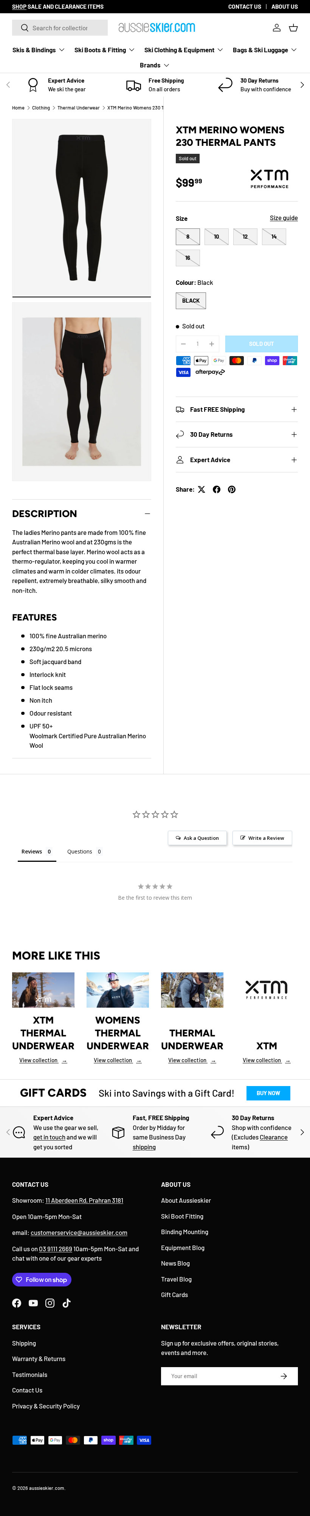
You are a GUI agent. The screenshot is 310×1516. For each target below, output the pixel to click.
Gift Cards (174, 1294)
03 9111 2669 (55, 1248)
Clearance (274, 1137)
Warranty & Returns (38, 1358)
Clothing (41, 108)
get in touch (49, 1137)
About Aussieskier (186, 1200)
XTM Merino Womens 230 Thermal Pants (150, 108)
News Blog (175, 1263)
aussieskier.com (46, 1488)
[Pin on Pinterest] (231, 489)
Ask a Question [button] (201, 838)
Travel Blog (176, 1279)
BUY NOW (268, 1092)
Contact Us (27, 1390)
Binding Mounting (184, 1231)
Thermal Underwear (78, 108)
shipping (144, 1146)
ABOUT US (284, 6)
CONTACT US (244, 6)
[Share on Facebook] (216, 489)
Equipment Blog (183, 1247)
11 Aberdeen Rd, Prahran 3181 (84, 1200)
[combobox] (60, 28)
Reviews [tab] (32, 851)
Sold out (261, 343)
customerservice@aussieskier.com (79, 1232)
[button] (293, 27)
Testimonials (29, 1374)
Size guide (284, 217)
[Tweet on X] (201, 489)
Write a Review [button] (266, 838)
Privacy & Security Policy (46, 1406)
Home (18, 108)
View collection (43, 1060)
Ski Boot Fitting (182, 1216)
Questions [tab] (79, 851)
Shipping (24, 1343)
